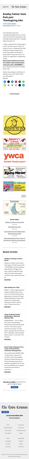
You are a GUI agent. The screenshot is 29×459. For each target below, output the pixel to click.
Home (7, 425)
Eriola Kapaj (24, 454)
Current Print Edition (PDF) (14, 415)
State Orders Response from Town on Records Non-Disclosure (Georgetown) (13, 348)
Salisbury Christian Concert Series (14, 222)
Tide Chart (8, 446)
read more (7, 280)
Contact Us (21, 446)
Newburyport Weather (14, 112)
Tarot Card (21, 427)
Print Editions (8, 433)
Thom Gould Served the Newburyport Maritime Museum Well (12, 316)
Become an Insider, (9, 382)
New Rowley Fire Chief (14, 227)
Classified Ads (21, 438)
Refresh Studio (18, 456)
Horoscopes (21, 425)
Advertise (21, 441)
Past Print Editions (14, 418)
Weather (8, 444)
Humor (21, 433)
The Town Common (10, 24)
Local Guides (8, 441)
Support (21, 444)
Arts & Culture (8, 430)
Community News (8, 427)
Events (8, 438)
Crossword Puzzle (21, 430)
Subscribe (14, 387)
